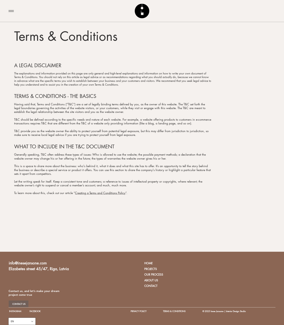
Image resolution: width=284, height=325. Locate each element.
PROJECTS (150, 269)
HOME (148, 263)
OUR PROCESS (153, 274)
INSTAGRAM (15, 311)
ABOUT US (151, 280)
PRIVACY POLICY (139, 311)
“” (100, 193)
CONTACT (150, 286)
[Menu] (11, 11)
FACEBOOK (35, 311)
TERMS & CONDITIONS (174, 311)
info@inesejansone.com (28, 263)
